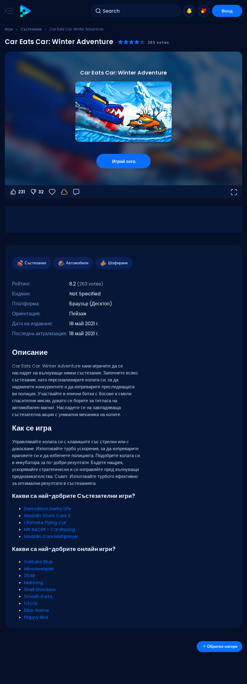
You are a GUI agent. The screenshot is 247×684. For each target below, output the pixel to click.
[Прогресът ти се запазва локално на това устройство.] (64, 192)
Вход (227, 11)
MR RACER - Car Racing (49, 529)
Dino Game (36, 610)
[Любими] (204, 11)
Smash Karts (38, 596)
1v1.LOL (31, 603)
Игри (9, 29)
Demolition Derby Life (47, 508)
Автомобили (77, 263)
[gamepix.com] (25, 11)
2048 (29, 575)
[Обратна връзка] (76, 192)
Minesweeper (39, 568)
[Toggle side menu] (7, 11)
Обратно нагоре (222, 646)
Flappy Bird (36, 617)
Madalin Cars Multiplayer (51, 536)
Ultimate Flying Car (45, 522)
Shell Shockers (40, 589)
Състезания (31, 29)
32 (41, 192)
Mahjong (33, 582)
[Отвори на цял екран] (233, 192)
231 (21, 192)
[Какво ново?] (189, 11)
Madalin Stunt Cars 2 (47, 515)
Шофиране (118, 263)
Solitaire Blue (38, 561)
